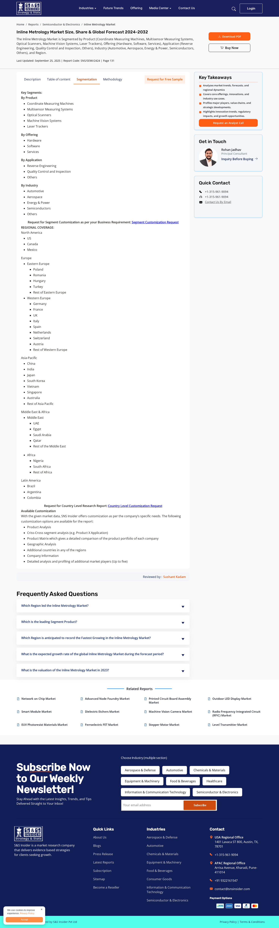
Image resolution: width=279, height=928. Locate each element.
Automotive (174, 770)
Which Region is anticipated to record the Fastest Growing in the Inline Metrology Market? (86, 638)
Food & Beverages (183, 781)
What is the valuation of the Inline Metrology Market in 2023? (65, 670)
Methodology (112, 79)
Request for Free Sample (165, 79)
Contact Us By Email (218, 202)
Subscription (102, 871)
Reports (33, 24)
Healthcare (214, 781)
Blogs (97, 846)
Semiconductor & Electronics (61, 24)
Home (20, 24)
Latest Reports (103, 862)
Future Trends (113, 7)
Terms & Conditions (252, 922)
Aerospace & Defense (140, 770)
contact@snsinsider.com (232, 889)
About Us (99, 837)
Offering (136, 7)
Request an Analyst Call (228, 123)
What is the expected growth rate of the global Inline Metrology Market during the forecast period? (92, 654)
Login (251, 8)
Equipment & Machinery (142, 781)
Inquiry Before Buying (237, 159)
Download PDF (231, 36)
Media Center (159, 7)
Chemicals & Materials (209, 770)
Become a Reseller (106, 887)
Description (32, 79)
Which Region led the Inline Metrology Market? (54, 606)
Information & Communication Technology (155, 792)
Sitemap (99, 879)
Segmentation (87, 79)
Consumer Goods (159, 879)
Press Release (103, 854)
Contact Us (186, 7)
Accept (24, 919)
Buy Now (231, 48)
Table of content (58, 79)
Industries (86, 7)
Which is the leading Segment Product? (49, 622)
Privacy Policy (228, 922)
